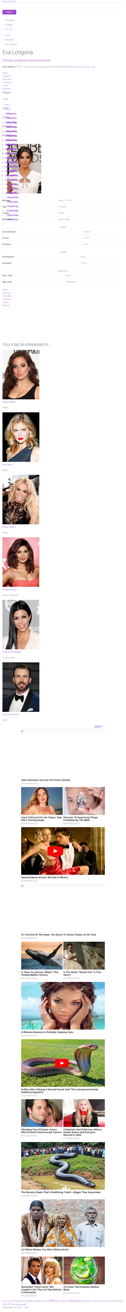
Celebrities (9, 20)
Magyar (57, 1301)
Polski (94, 1301)
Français (45, 1301)
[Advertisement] (63, 324)
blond (7, 145)
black (7, 140)
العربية (23, 1304)
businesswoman (39, 60)
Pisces (61, 213)
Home (8, 35)
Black (68, 275)
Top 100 (8, 29)
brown (8, 153)
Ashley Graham (9, 402)
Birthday (8, 25)
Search (9, 12)
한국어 (77, 1301)
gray (7, 167)
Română (110, 1301)
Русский (119, 1301)
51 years (62, 206)
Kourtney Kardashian (11, 652)
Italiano (64, 1301)
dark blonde (10, 158)
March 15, (62, 200)
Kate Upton (7, 464)
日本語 (71, 1301)
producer (20, 60)
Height (58, 67)
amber (8, 131)
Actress (7, 60)
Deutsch (23, 1301)
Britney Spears (9, 527)
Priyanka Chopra (9, 589)
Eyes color (81, 67)
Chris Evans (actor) (10, 714)
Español (37, 1301)
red (6, 184)
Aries (7, 105)
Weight (65, 67)
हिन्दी (51, 1301)
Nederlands (86, 1301)
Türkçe (5, 1304)
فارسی (18, 1304)
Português (101, 1301)
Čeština (16, 1301)
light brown (10, 175)
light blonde (10, 171)
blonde (8, 149)
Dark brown (71, 282)
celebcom (9, 1)
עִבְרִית (11, 1304)
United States (64, 219)
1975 (70, 200)
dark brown (10, 162)
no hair (8, 180)
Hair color (91, 67)
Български (7, 1301)
